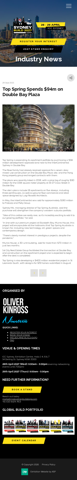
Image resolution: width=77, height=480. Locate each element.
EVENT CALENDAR (24, 440)
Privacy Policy (48, 464)
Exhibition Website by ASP (43, 471)
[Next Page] (43, 273)
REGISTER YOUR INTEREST (38, 41)
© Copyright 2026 (30, 464)
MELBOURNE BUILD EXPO (23, 337)
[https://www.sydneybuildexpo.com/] (38, 33)
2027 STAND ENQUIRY (38, 49)
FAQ (12, 340)
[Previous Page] (34, 273)
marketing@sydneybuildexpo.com (19, 399)
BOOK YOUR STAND (20, 335)
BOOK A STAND (22, 389)
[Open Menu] (68, 5)
